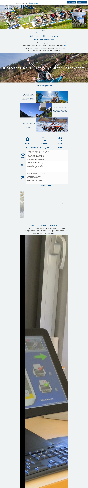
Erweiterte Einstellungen (33, 3)
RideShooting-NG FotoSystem (37, 32)
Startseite (25, 32)
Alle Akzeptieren (81, 2)
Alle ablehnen (72, 2)
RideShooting (30, 32)
